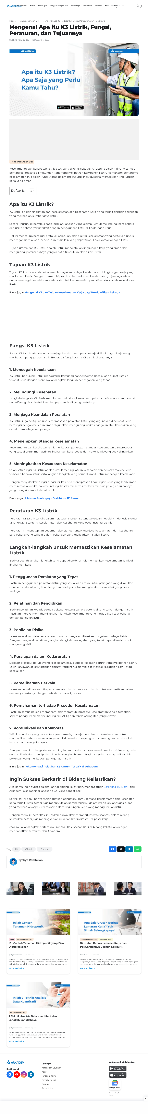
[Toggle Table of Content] (30, 190)
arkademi (83, 955)
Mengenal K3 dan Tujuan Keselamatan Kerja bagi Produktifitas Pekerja (72, 292)
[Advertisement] (74, 139)
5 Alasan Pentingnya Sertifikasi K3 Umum (52, 498)
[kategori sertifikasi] (92, 889)
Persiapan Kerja (105, 939)
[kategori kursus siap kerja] (127, 888)
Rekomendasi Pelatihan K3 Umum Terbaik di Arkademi (61, 766)
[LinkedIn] (31, 1074)
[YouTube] (17, 1074)
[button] (93, 6)
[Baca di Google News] (115, 1084)
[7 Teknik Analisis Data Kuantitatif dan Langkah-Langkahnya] (38, 1000)
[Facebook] (10, 1074)
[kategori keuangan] (56, 888)
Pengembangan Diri (22, 161)
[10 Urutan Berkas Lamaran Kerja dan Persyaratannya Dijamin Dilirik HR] (109, 927)
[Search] (138, 6)
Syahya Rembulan (19, 40)
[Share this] (112, 849)
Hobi (12, 939)
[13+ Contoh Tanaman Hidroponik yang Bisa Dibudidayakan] (38, 927)
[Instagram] (24, 1074)
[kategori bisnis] (20, 888)
